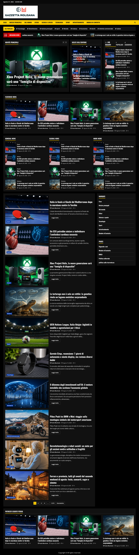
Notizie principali (15, 22)
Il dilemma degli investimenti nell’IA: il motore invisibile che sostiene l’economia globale (27, 393)
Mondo (66, 29)
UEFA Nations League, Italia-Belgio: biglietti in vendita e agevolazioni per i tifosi (27, 332)
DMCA (100, 254)
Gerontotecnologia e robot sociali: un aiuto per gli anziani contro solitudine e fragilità (27, 454)
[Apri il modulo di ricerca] (135, 22)
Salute (119, 29)
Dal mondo (28, 22)
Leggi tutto (55, 218)
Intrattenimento (78, 22)
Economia (84, 29)
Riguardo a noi (103, 246)
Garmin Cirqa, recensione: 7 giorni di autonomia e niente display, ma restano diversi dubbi (27, 363)
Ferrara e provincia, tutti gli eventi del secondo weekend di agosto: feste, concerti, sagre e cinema (27, 485)
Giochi (93, 29)
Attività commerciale (106, 29)
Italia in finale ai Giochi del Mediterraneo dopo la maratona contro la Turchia (84, 56)
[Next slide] (66, 42)
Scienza (74, 29)
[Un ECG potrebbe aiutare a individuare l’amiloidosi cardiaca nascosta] (53, 111)
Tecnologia (59, 22)
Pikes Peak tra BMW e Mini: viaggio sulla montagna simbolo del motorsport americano (27, 424)
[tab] (110, 44)
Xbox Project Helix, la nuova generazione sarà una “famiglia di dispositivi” (29, 35)
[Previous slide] (63, 42)
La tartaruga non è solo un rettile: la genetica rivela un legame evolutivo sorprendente (87, 35)
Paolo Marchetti (12, 85)
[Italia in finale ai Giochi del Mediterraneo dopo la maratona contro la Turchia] (20, 111)
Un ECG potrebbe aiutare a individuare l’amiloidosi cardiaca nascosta (84, 78)
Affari (37, 22)
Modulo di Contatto (93, 22)
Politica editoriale (104, 258)
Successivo (60, 503)
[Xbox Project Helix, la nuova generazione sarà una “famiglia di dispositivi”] (85, 111)
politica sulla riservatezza (106, 262)
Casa (5, 22)
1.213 (52, 503)
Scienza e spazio (47, 22)
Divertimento (33, 29)
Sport (68, 22)
